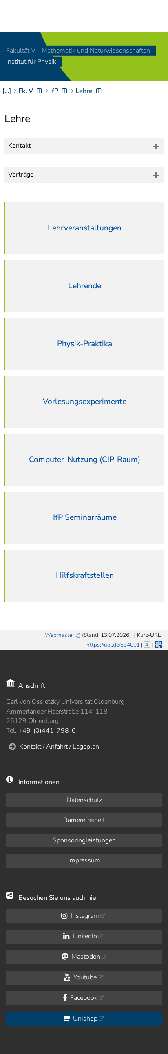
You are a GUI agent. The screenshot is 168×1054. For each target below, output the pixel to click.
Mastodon (85, 956)
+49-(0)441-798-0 (47, 730)
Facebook (83, 997)
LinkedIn (84, 936)
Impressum (84, 860)
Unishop (84, 1018)
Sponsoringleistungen (84, 840)
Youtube (84, 977)
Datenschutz (84, 799)
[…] (6, 90)
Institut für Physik (31, 61)
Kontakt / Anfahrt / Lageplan (59, 746)
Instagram (84, 915)
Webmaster (59, 635)
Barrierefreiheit (84, 819)
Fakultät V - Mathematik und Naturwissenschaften (78, 50)
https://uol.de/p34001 (113, 645)
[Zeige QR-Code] (158, 644)
